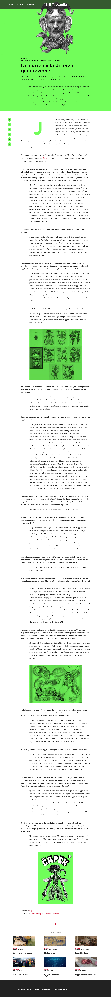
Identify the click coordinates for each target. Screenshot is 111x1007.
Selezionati (20, 4)
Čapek (23, 60)
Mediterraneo (49, 953)
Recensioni (30, 4)
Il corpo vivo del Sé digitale (51, 975)
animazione (25, 989)
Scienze (15, 948)
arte (37, 989)
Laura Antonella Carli (82, 949)
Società (46, 948)
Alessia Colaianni (18, 949)
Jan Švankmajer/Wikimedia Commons (45, 913)
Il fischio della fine (20, 974)
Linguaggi (24, 58)
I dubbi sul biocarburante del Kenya (85, 975)
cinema (46, 989)
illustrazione (61, 989)
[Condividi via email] (9, 139)
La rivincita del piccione (22, 953)
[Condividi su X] (9, 124)
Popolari (11, 4)
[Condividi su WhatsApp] (9, 129)
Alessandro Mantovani (51, 949)
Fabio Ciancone (17, 970)
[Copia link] (9, 144)
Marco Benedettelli (81, 970)
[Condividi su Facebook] (9, 120)
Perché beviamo (81, 953)
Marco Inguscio (49, 970)
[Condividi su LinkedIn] (9, 134)
